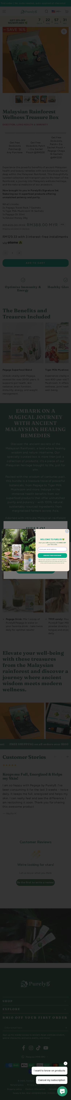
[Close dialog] (67, 531)
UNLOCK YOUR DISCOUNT (52, 555)
